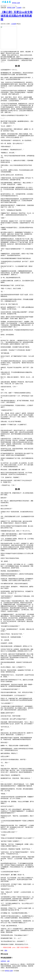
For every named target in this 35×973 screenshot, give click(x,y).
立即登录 (3, 961)
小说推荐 (18, 7)
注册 (8, 961)
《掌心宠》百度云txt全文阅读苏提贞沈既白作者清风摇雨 (16, 16)
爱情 (6, 950)
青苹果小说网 (16, 3)
